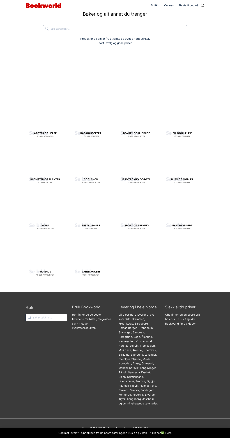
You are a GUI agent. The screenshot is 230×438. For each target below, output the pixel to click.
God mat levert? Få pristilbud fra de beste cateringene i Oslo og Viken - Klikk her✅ (111, 433)
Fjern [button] (168, 433)
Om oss (169, 5)
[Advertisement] (115, 75)
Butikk (155, 5)
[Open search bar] (202, 5)
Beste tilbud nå (188, 5)
